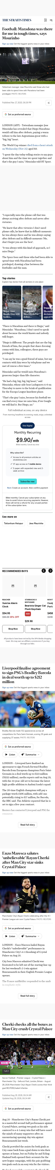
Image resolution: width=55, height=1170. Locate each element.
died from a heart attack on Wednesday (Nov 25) (27, 146)
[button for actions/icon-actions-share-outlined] (49, 103)
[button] (45, 20)
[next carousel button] (49, 1059)
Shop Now (13, 629)
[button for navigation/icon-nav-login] (45, 20)
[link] (16, 20)
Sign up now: (7, 43)
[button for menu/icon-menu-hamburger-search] (51, 20)
